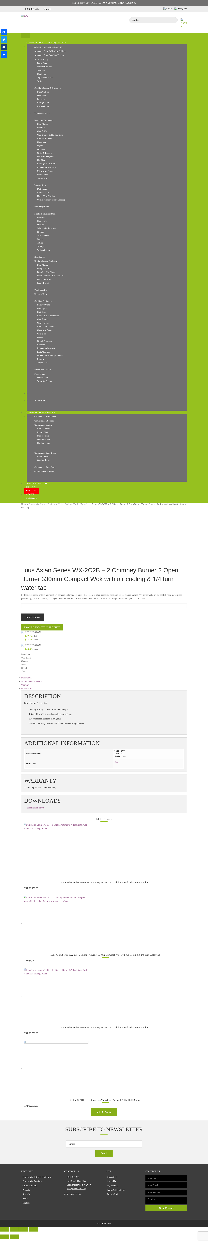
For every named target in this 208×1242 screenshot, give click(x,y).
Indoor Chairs (43, 432)
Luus (24, 671)
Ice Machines (43, 106)
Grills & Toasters (44, 153)
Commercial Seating (43, 425)
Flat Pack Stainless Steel (44, 214)
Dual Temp (42, 95)
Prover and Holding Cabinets (50, 355)
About (30, 494)
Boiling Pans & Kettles (47, 164)
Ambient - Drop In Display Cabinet (50, 51)
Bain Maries (42, 124)
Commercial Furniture (40, 412)
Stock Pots (41, 74)
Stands (40, 239)
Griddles (41, 149)
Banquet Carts (43, 268)
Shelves (40, 232)
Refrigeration (43, 102)
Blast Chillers (43, 92)
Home (24, 504)
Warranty (25, 685)
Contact (31, 498)
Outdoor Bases (43, 460)
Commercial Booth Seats (45, 416)
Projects (31, 487)
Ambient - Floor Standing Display (49, 55)
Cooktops (41, 142)
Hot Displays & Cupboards (46, 261)
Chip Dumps (42, 319)
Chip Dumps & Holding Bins (50, 135)
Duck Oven (42, 63)
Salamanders (42, 174)
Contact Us (112, 1177)
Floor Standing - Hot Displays (50, 275)
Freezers (41, 99)
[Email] (3, 47)
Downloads (26, 688)
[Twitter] (3, 39)
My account (112, 1185)
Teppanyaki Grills (45, 77)
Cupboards (42, 221)
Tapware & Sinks (42, 113)
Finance (47, 8)
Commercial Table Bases (45, 453)
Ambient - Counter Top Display (48, 47)
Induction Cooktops (46, 348)
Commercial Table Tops (44, 467)
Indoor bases (43, 456)
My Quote (182, 8)
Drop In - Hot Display (47, 272)
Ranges (40, 359)
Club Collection (44, 428)
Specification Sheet (35, 807)
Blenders (41, 127)
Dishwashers (42, 189)
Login (169, 8)
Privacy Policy (113, 1194)
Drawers (41, 225)
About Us (111, 1181)
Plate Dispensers (41, 207)
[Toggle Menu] (25, 35)
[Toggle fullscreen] (23, 1229)
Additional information (31, 681)
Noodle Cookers (44, 67)
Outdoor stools (43, 443)
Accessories (39, 400)
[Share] (3, 54)
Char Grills (42, 131)
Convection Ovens (45, 326)
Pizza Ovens (39, 374)
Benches (41, 217)
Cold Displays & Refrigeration (47, 88)
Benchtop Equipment (43, 120)
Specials (31, 490)
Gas (116, 762)
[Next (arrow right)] (14, 1237)
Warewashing (40, 185)
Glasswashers (43, 192)
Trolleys (40, 246)
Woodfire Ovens (44, 381)
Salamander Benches (46, 228)
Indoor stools (43, 436)
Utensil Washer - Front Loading (51, 200)
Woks (39, 81)
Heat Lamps (39, 257)
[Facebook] (3, 32)
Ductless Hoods (41, 294)
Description (26, 677)
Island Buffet (43, 283)
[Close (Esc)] (4, 1229)
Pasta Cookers (43, 352)
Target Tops (42, 178)
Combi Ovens (43, 323)
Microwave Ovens (45, 171)
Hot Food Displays (45, 156)
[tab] (104, 678)
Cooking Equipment (43, 301)
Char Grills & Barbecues (48, 316)
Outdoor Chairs (44, 439)
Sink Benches (43, 235)
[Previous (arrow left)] (4, 1237)
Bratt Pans (41, 312)
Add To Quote (33, 617)
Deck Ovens (42, 377)
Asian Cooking (41, 59)
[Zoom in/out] (33, 1229)
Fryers (40, 145)
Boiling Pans (42, 308)
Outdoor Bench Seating (44, 471)
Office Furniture (37, 483)
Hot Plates (41, 160)
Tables (40, 243)
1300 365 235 (32, 8)
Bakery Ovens (43, 305)
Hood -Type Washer (46, 196)
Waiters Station (43, 250)
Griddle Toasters (44, 341)
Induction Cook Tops (46, 167)
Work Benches (40, 290)
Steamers (41, 70)
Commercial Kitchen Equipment (46, 42)
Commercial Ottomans (44, 421)
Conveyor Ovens (44, 138)
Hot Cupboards (44, 279)
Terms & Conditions (116, 1190)
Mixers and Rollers (42, 370)
